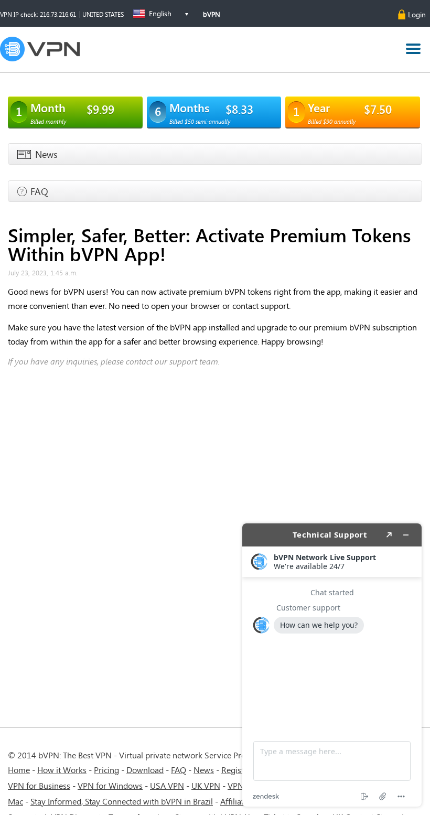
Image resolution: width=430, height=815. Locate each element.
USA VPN (167, 785)
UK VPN (205, 785)
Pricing (106, 769)
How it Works (62, 769)
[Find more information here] (332, 665)
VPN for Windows (110, 785)
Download (145, 769)
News (204, 769)
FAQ (178, 769)
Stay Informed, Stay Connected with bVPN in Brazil (121, 801)
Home (19, 769)
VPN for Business (39, 785)
